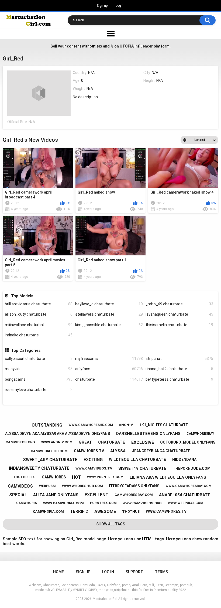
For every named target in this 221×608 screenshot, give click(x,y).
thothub (131, 511)
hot (76, 477)
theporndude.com (191, 468)
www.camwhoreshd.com (90, 425)
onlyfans (109, 369)
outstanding (47, 425)
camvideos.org (20, 442)
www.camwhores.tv (166, 511)
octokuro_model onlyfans (187, 442)
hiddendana (184, 459)
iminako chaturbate (38, 335)
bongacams (38, 379)
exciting (93, 459)
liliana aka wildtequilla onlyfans (168, 477)
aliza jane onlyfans (55, 494)
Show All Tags (110, 524)
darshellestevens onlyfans (148, 433)
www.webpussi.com (185, 503)
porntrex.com (103, 503)
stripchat (179, 358)
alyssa (118, 450)
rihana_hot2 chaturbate (179, 369)
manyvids (38, 369)
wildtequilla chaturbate (137, 459)
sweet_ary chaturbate (50, 459)
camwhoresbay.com (134, 495)
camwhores (54, 477)
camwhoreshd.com (49, 451)
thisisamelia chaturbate (179, 325)
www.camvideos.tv (93, 468)
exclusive (142, 442)
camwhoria (26, 503)
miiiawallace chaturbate (38, 325)
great (85, 442)
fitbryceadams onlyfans (134, 486)
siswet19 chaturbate (142, 468)
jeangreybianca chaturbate (161, 451)
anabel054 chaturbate (184, 494)
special (18, 494)
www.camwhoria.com (63, 503)
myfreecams (109, 358)
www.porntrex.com (105, 477)
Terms (161, 572)
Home (58, 572)
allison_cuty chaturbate (38, 314)
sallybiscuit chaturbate (38, 358)
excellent (96, 494)
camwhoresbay (200, 433)
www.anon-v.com (56, 442)
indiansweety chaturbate (39, 468)
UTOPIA (127, 46)
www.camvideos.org (142, 503)
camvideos (20, 486)
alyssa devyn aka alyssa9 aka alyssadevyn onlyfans (57, 433)
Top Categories (25, 350)
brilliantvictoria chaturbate (38, 304)
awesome (105, 511)
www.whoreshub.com (82, 486)
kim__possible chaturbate (109, 325)
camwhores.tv (89, 451)
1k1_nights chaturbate (163, 425)
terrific (79, 511)
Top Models (22, 295)
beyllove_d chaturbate (109, 304)
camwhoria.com (48, 511)
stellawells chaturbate (109, 314)
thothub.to (24, 477)
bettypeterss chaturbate (179, 379)
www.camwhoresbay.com (188, 486)
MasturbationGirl (105, 599)
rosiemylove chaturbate (38, 389)
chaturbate (109, 379)
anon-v (126, 425)
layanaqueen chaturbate (179, 314)
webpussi (47, 486)
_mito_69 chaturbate (179, 304)
